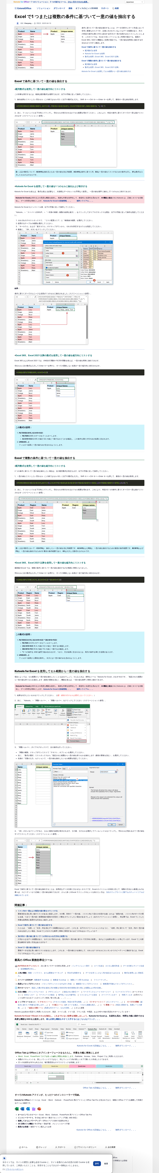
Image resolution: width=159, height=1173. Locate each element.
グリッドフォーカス (36, 992)
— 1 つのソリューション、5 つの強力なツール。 (51, 2)
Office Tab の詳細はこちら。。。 (97, 1088)
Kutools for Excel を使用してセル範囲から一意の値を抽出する (106, 71)
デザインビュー (54, 992)
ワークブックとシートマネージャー (97, 992)
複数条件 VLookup (41, 980)
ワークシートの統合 (47, 995)
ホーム (24, 1147)
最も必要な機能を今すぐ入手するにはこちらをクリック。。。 (73, 1019)
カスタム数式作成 (112, 966)
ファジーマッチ (100, 980)
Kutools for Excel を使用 (95, 53)
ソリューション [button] (43, 8)
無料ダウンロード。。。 (126, 1046)
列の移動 (54, 988)
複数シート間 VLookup (80, 980)
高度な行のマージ (52, 1008)
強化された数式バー (71, 992)
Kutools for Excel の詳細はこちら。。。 (94, 1046)
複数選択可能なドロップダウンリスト (117, 984)
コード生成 (98, 966)
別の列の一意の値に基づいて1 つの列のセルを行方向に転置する (43, 936)
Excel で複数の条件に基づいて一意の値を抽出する (101, 61)
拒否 (106, 1164)
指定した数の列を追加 (40, 988)
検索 (117, 8)
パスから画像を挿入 (87, 1005)
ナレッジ (43, 1147)
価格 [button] (70, 8)
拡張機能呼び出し (28, 969)
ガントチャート (113, 1002)
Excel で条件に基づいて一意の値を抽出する (99, 47)
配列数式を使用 (91, 50)
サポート (105, 8)
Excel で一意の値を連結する (29, 947)
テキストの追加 (60, 1002)
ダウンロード (59, 8)
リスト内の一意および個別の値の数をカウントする (38, 911)
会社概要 (112, 1147)
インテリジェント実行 (80, 966)
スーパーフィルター (109, 995)
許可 (97, 1164)
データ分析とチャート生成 (133, 966)
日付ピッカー (29, 995)
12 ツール (45, 1002)
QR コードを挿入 (71, 1005)
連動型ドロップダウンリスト (87, 984)
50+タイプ (97, 1002)
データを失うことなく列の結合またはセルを (103, 973)
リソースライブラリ (123, 992)
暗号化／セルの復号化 (67, 995)
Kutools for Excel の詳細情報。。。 (57, 201)
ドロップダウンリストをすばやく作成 (56, 984)
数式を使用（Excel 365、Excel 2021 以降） (102, 56)
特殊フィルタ (127, 995)
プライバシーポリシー (86, 1147)
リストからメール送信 (88, 995)
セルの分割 (64, 1008)
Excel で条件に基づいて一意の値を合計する (35, 925)
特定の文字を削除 (74, 1002)
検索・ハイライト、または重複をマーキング (45, 973)
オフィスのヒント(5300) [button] (87, 8)
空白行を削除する (74, 973)
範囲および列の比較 (93, 988)
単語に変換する (122, 1005)
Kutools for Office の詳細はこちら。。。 (94, 1130)
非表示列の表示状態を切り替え (71, 988)
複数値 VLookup (59, 980)
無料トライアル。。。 (85, 201)
